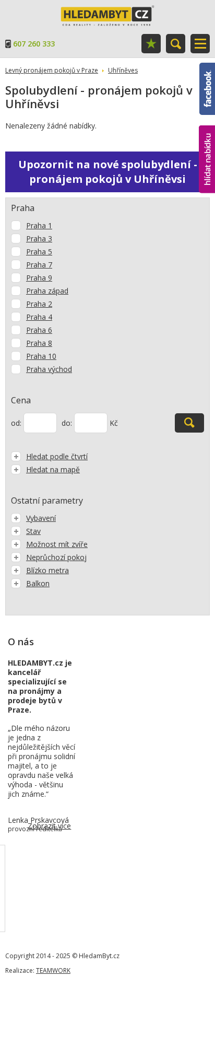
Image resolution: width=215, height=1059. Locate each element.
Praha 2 (39, 304)
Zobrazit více (49, 826)
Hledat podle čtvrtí (57, 456)
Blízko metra (47, 570)
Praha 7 (39, 265)
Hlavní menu (200, 43)
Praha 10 (41, 356)
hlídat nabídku (207, 139)
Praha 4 (39, 317)
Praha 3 (39, 238)
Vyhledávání (175, 43)
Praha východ (49, 369)
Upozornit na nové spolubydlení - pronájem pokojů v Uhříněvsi (107, 171)
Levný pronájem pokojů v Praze (51, 70)
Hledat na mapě (53, 469)
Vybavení (41, 518)
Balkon (38, 583)
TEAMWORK (53, 970)
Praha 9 (39, 278)
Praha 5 (39, 252)
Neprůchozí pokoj (56, 557)
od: (16, 423)
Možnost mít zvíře (57, 544)
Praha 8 (39, 343)
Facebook (207, 67)
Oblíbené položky (151, 43)
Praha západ (47, 291)
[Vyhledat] (189, 423)
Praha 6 (39, 330)
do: (67, 423)
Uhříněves (123, 70)
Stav (33, 531)
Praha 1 (39, 225)
